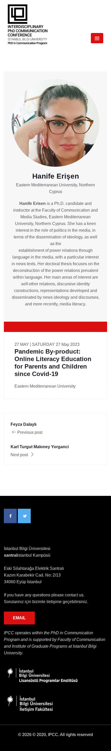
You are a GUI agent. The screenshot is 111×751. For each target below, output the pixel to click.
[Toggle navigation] (97, 38)
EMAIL (19, 618)
